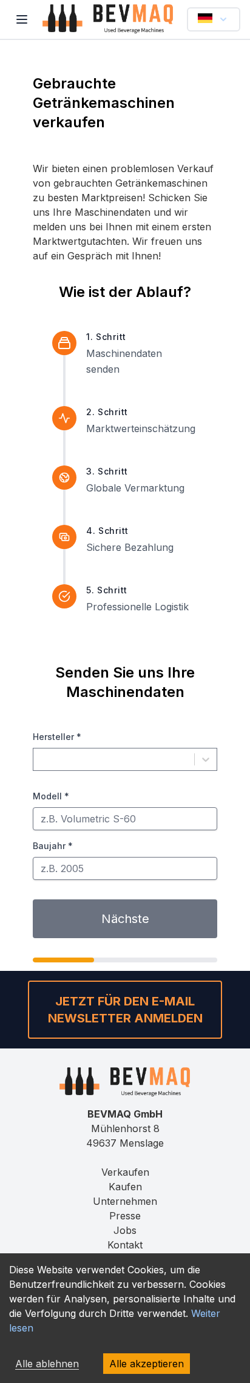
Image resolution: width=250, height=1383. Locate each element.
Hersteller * (57, 736)
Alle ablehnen (47, 1364)
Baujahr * (53, 846)
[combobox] (40, 759)
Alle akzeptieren (146, 1364)
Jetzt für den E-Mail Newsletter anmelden (125, 1009)
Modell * (51, 796)
